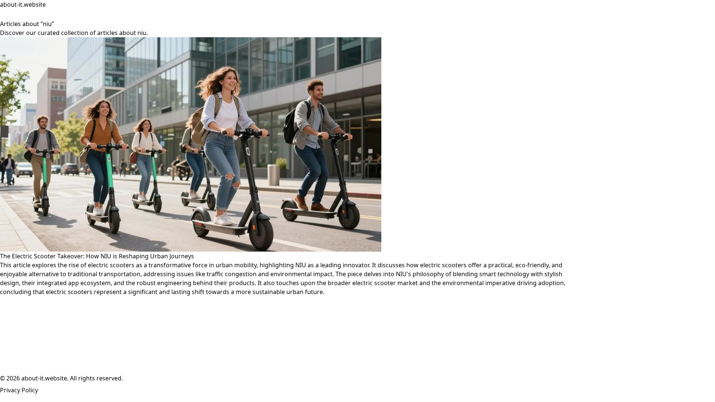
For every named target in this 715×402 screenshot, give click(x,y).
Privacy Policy (19, 390)
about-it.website (23, 4)
